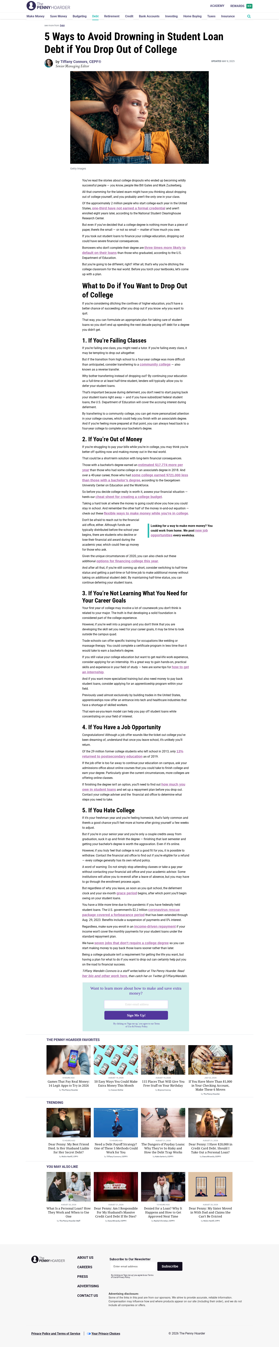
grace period (127, 893)
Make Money (35, 16)
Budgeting (80, 16)
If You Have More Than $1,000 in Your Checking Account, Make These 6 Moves (210, 1085)
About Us (85, 1258)
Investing (171, 16)
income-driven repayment (155, 926)
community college (155, 364)
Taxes (211, 16)
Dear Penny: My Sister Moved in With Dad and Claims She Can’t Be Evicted (210, 1212)
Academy (217, 6)
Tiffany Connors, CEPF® (80, 61)
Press (82, 1277)
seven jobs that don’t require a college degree (131, 943)
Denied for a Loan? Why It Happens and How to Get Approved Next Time (163, 1212)
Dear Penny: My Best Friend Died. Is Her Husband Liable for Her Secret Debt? (68, 1148)
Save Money (58, 16)
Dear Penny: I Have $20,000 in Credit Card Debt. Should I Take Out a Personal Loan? (210, 1148)
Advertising (88, 1286)
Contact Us (87, 1296)
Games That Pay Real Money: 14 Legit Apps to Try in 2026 (69, 1083)
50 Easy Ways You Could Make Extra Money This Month (116, 1083)
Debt (95, 16)
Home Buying (192, 16)
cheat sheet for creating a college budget (128, 497)
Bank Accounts (149, 16)
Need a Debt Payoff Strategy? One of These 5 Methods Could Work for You (116, 1148)
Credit (129, 16)
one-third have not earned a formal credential (128, 208)
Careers (84, 1267)
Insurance (228, 16)
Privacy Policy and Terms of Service (55, 1333)
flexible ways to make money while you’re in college (146, 513)
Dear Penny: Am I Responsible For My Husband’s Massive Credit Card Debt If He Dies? (116, 1212)
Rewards (240, 6)
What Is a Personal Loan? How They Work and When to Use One (68, 1212)
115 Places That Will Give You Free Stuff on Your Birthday (163, 1083)
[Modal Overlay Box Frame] (136, 1007)
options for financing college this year (127, 561)
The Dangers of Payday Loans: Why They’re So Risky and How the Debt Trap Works (163, 1148)
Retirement (111, 16)
